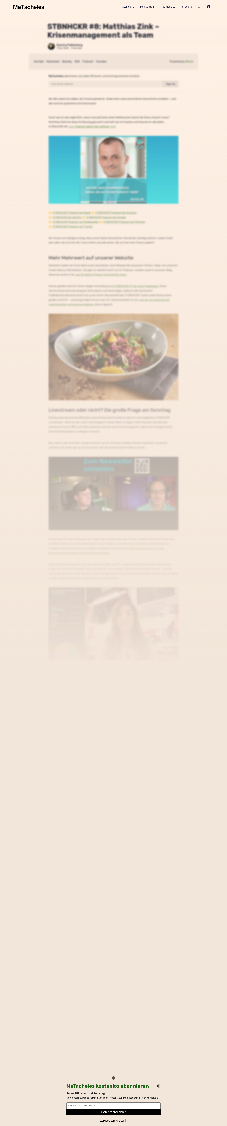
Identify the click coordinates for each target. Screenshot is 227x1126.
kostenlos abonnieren (113, 1112)
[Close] (113, 1077)
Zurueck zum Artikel (112, 1120)
